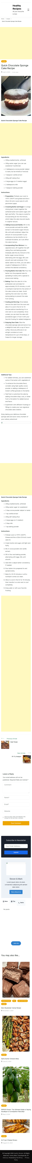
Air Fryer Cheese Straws (9, 1140)
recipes (4, 61)
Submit (16, 852)
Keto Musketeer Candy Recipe (11, 1008)
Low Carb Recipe (22, 1000)
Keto (14, 1000)
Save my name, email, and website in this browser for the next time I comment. (15, 817)
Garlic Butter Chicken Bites (10, 1059)
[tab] (5, 901)
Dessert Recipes (6, 1000)
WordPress (19, 1157)
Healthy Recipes (17, 7)
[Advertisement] (16, 43)
